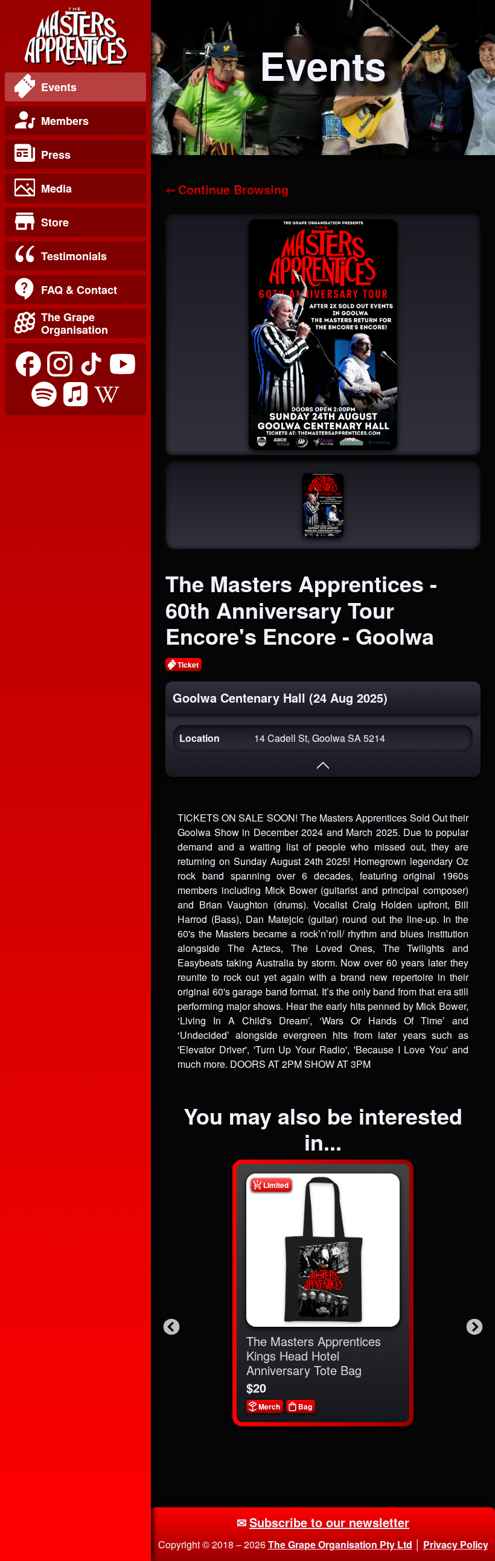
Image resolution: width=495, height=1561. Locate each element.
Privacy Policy (455, 1544)
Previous (168, 1324)
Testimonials (74, 256)
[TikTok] (91, 364)
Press (56, 154)
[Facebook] (28, 364)
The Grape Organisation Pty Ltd (340, 1544)
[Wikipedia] (107, 394)
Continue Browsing (233, 189)
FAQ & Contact (79, 290)
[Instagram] (60, 364)
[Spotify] (44, 394)
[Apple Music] (75, 394)
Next (471, 1324)
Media (56, 188)
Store (55, 222)
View (331, 1250)
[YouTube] (122, 364)
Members (65, 121)
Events (59, 87)
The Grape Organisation (74, 323)
